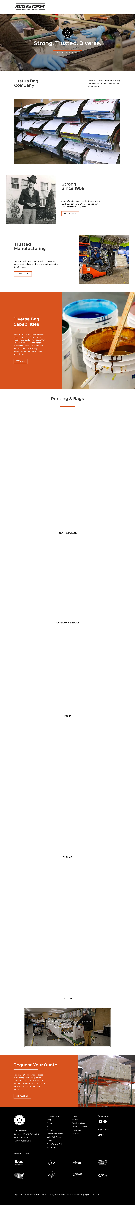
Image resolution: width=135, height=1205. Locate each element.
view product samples (67, 53)
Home (74, 1116)
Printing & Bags (79, 1123)
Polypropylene (53, 1116)
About (75, 1120)
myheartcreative (92, 1194)
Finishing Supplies (55, 1134)
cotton (67, 999)
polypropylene (67, 533)
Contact (75, 1134)
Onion (49, 1140)
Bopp (49, 1120)
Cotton (50, 1130)
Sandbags (51, 1147)
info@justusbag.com (22, 1141)
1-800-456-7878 (21, 1137)
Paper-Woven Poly (55, 1144)
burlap (67, 857)
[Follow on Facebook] (100, 1121)
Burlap (49, 1123)
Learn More (67, 1033)
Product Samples (79, 1127)
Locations (76, 1130)
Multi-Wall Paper (54, 1137)
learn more (70, 214)
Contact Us (22, 1096)
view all (20, 361)
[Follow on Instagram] (105, 1121)
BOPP (67, 716)
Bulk (49, 1127)
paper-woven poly (67, 623)
